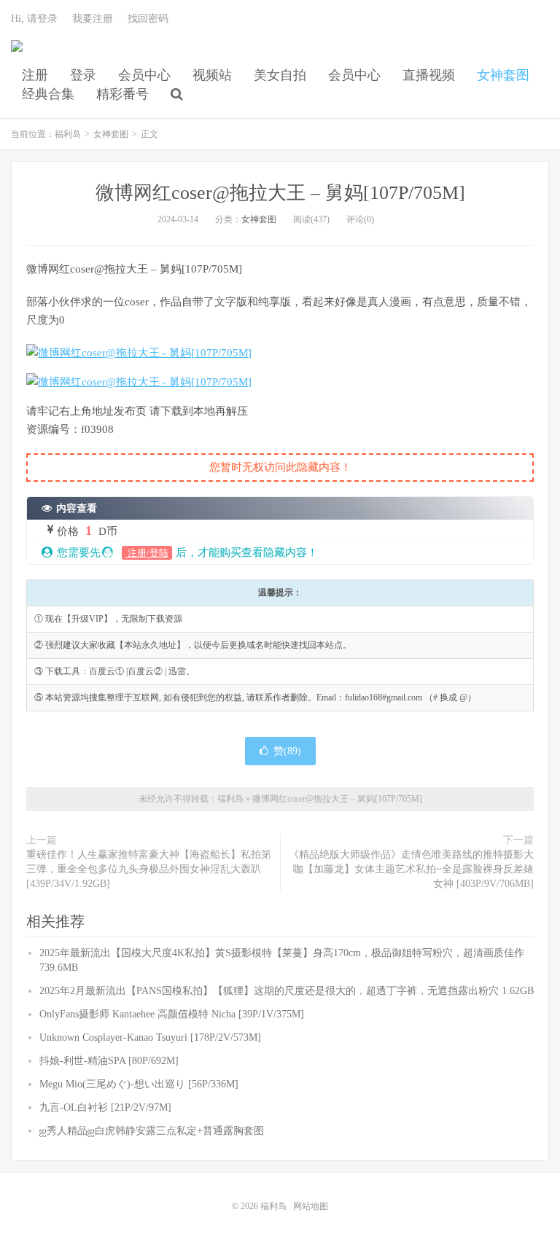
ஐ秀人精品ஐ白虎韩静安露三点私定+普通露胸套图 (151, 1130)
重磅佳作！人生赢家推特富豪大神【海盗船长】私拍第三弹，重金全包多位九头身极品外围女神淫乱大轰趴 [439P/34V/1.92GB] (148, 869)
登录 (83, 75)
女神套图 (503, 75)
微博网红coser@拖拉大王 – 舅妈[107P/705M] (280, 192)
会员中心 (144, 75)
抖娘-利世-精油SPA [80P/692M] (109, 1060)
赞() (287, 751)
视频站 (212, 75)
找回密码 (148, 18)
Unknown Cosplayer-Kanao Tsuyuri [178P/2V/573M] (150, 1037)
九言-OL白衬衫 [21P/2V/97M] (105, 1107)
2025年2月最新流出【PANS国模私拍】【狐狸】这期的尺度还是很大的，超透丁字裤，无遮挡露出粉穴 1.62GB (286, 990)
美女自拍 (280, 75)
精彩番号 (122, 94)
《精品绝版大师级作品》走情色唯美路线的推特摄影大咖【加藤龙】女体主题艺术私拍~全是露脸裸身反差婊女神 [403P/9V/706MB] (411, 869)
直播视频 (428, 75)
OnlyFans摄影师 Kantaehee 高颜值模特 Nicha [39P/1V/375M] (171, 1014)
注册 (35, 75)
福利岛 (17, 51)
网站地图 (310, 1206)
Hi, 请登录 (34, 18)
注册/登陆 (146, 552)
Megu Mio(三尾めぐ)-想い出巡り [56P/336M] (138, 1084)
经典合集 (48, 94)
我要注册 (92, 18)
